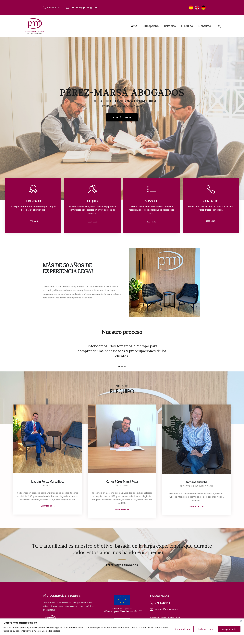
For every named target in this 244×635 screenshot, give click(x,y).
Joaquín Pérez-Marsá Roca (47, 481)
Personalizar (181, 629)
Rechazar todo (205, 629)
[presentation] (6, 110)
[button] (119, 366)
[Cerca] (241, 621)
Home (133, 26)
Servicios (170, 26)
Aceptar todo (229, 629)
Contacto (204, 26)
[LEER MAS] (92, 218)
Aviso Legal (175, 617)
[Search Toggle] (219, 26)
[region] (122, 626)
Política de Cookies (158, 617)
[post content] (47, 439)
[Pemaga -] (34, 26)
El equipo (187, 26)
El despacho (151, 26)
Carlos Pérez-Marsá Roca (122, 481)
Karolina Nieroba (196, 482)
